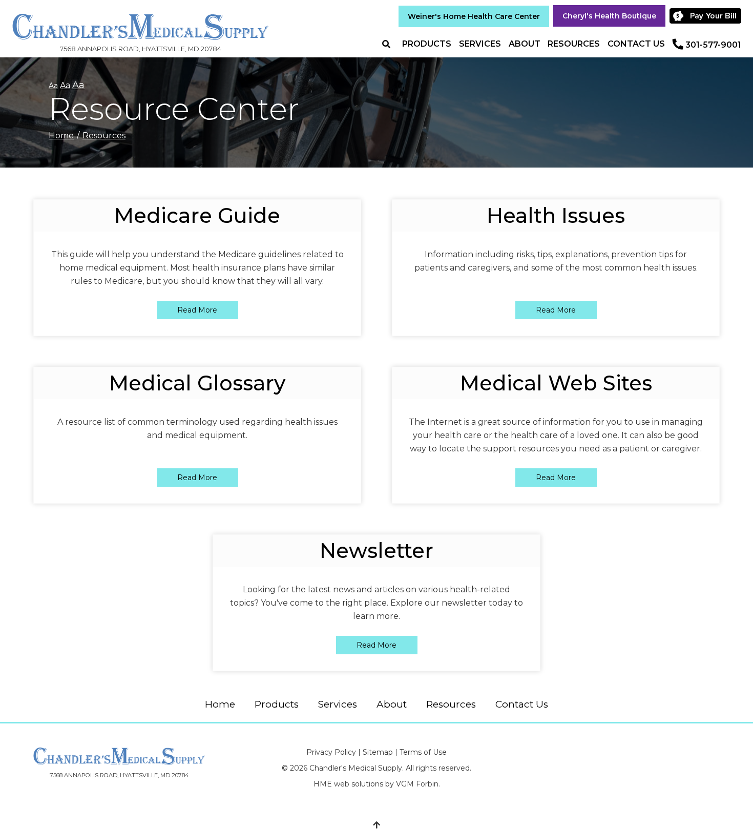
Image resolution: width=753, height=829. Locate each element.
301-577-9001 (713, 45)
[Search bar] (390, 44)
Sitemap (378, 752)
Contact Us (636, 44)
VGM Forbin (417, 784)
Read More (197, 310)
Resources (574, 44)
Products (426, 44)
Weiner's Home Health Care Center (474, 16)
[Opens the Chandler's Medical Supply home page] (119, 756)
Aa (53, 85)
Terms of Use (423, 752)
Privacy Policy (331, 752)
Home (61, 135)
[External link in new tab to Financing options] (707, 16)
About (524, 44)
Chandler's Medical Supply (355, 768)
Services (480, 44)
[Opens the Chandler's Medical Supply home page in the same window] (140, 22)
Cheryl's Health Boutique (609, 15)
